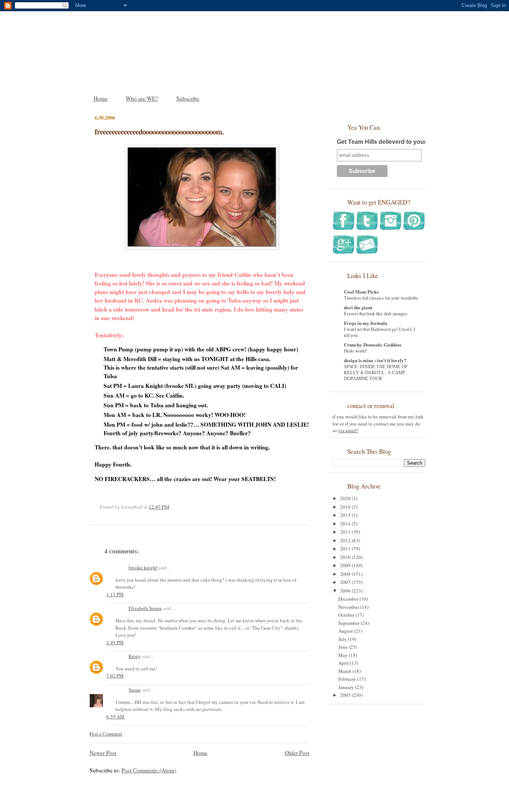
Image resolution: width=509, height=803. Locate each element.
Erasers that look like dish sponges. (376, 313)
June (343, 647)
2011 (346, 548)
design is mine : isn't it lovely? (375, 360)
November (349, 607)
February (347, 679)
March (345, 671)
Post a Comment (105, 733)
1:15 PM (115, 594)
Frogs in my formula (366, 322)
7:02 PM (115, 675)
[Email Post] (171, 506)
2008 (346, 573)
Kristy (135, 656)
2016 (346, 506)
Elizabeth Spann (145, 608)
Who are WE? (142, 98)
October (346, 614)
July (343, 639)
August (346, 630)
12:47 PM (159, 506)
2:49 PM (115, 642)
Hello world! (355, 351)
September (349, 623)
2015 (346, 515)
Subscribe (187, 98)
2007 (346, 582)
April (344, 663)
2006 (346, 590)
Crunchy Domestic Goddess (372, 344)
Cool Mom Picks (361, 291)
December (349, 598)
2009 (346, 565)
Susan (134, 689)
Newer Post (102, 752)
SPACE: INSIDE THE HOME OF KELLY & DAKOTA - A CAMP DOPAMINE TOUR (376, 372)
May (343, 655)
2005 (346, 695)
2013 (346, 531)
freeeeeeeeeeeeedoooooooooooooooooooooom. (159, 131)
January (346, 687)
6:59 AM (115, 716)
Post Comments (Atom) (148, 770)
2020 (346, 498)
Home (101, 98)
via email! (348, 430)
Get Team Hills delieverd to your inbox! (391, 142)
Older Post (297, 752)
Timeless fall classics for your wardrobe (381, 298)
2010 (346, 557)
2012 (346, 540)
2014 (346, 523)
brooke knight (143, 567)
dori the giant (358, 307)
